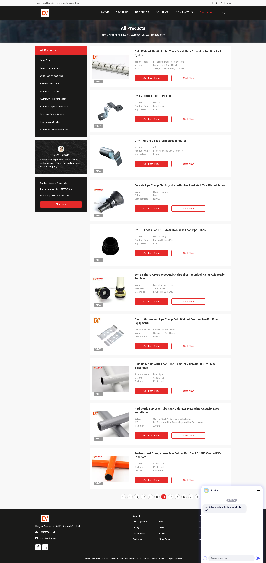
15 (157, 497)
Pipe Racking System (50, 122)
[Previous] (130, 496)
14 (150, 497)
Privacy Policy (164, 539)
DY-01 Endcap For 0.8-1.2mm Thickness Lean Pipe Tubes (170, 230)
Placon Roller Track (49, 83)
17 (170, 497)
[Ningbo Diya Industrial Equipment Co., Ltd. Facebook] (212, 3)
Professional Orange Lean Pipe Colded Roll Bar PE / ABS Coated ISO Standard (178, 455)
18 (177, 497)
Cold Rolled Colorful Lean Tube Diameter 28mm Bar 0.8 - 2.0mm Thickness (175, 365)
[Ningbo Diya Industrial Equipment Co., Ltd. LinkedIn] (217, 3)
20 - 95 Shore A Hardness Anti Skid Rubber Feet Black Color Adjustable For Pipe (180, 276)
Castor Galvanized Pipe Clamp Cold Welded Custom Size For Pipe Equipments (176, 321)
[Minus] (258, 490)
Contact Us (137, 539)
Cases (161, 527)
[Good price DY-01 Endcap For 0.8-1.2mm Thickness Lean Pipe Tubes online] (110, 245)
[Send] (258, 558)
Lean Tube (45, 60)
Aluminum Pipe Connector (53, 99)
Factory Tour (138, 527)
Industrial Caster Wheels (52, 114)
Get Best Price (151, 78)
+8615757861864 (60, 195)
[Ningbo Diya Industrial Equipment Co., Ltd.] (45, 13)
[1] (123, 496)
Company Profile (140, 521)
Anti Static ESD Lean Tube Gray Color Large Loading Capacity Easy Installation (177, 410)
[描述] (223, 12)
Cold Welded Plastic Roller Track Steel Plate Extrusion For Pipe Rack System (178, 53)
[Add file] (205, 558)
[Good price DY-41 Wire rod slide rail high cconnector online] (110, 156)
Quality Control (139, 533)
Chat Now (61, 204)
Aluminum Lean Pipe (50, 91)
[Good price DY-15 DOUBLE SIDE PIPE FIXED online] (110, 111)
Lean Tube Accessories (51, 76)
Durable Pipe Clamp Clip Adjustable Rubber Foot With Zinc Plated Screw (180, 185)
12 (136, 497)
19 (184, 497)
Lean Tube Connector (50, 68)
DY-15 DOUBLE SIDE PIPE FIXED (154, 96)
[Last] (197, 496)
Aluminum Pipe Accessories (54, 106)
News (161, 521)
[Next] (190, 496)
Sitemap (162, 533)
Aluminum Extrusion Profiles (54, 129)
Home (104, 35)
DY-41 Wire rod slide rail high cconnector (160, 140)
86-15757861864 (64, 189)
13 (143, 497)
